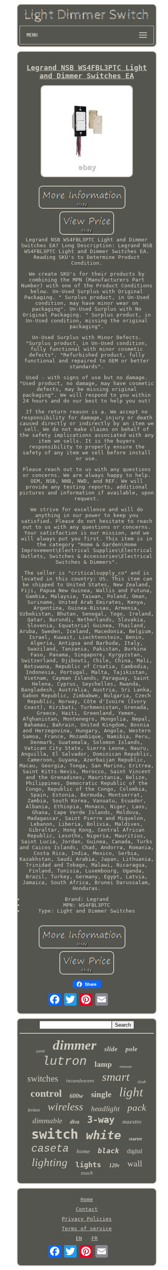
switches (42, 1079)
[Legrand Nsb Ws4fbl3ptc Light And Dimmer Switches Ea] (86, 131)
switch (54, 1134)
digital (134, 1151)
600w (76, 1095)
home (83, 1151)
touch (87, 1173)
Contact (87, 1209)
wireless (65, 1107)
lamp (103, 1064)
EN (79, 1238)
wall (134, 1163)
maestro (131, 1122)
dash (142, 1081)
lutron (64, 1061)
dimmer (75, 1045)
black (108, 1151)
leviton (34, 1110)
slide (111, 1049)
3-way (100, 1119)
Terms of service (87, 1228)
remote (126, 1066)
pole (131, 1049)
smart (116, 1077)
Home (86, 1199)
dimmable (47, 1121)
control (46, 1093)
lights (88, 1165)
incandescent (80, 1081)
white (103, 1135)
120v (114, 1165)
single (101, 1094)
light (131, 1092)
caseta (50, 1149)
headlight (105, 1109)
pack (136, 1107)
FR (94, 1238)
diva (74, 1122)
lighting (50, 1162)
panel (40, 1051)
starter (135, 1139)
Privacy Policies (87, 1219)
